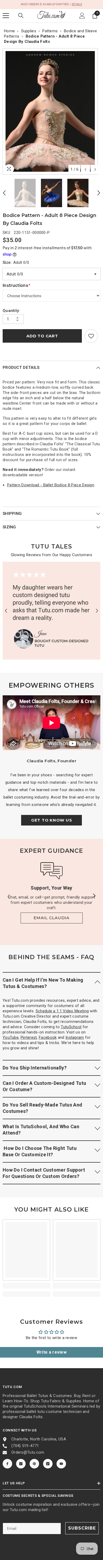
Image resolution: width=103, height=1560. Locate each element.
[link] (91, 336)
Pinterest (29, 1037)
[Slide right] (94, 896)
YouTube (10, 1037)
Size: (16, 262)
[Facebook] (7, 1463)
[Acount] (82, 16)
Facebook (48, 1037)
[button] (85, 169)
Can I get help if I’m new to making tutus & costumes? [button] (43, 983)
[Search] (21, 15)
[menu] (6, 15)
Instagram (74, 1037)
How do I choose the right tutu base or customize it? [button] (40, 1151)
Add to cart (42, 335)
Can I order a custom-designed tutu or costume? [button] (44, 1086)
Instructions (17, 285)
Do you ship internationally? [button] (35, 1068)
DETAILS (77, 4)
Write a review (51, 1352)
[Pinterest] (34, 1463)
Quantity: (11, 310)
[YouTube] (61, 1463)
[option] (51, 111)
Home (9, 31)
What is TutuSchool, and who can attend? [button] (41, 1130)
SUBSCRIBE (82, 1528)
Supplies (28, 31)
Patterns (50, 31)
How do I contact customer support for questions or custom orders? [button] (44, 1173)
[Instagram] (21, 1463)
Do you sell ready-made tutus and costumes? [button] (42, 1108)
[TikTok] (48, 1463)
